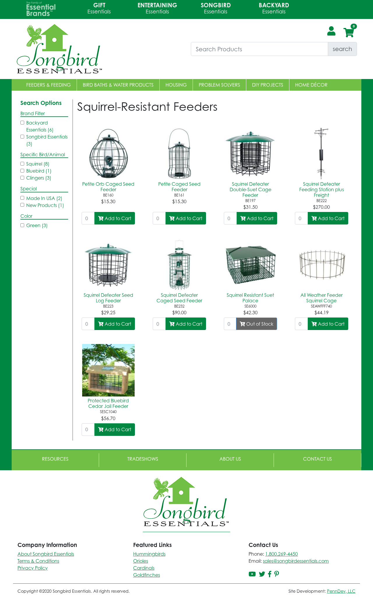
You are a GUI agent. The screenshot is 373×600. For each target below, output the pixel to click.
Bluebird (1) (39, 171)
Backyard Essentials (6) (40, 126)
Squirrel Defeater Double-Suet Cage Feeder (250, 189)
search (342, 48)
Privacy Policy (32, 568)
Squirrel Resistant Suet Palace (250, 297)
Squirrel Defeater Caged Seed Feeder (179, 297)
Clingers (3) (38, 178)
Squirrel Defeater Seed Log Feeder (108, 297)
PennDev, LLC (341, 591)
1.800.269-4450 (281, 554)
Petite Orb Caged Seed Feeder (108, 186)
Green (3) (37, 225)
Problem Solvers (219, 85)
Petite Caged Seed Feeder (179, 186)
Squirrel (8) (38, 164)
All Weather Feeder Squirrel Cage (321, 297)
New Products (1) (45, 205)
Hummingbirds (149, 554)
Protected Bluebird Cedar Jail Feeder (108, 403)
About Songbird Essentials (45, 554)
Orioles (140, 561)
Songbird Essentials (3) (47, 140)
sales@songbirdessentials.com (296, 561)
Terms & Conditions (38, 561)
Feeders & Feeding (48, 85)
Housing (176, 85)
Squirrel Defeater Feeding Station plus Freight (321, 189)
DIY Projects (267, 85)
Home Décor (311, 85)
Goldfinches (146, 575)
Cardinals (143, 568)
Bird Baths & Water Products (118, 85)
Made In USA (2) (44, 198)
